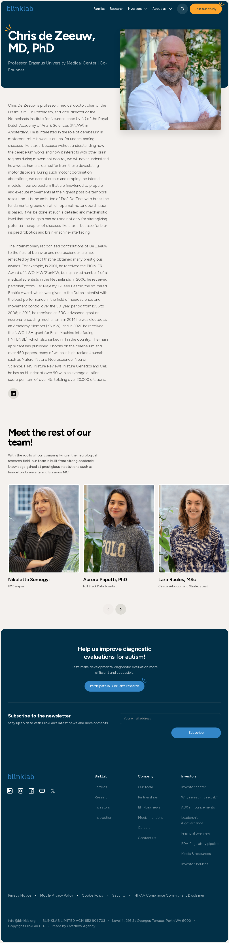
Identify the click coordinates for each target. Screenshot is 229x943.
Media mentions (150, 817)
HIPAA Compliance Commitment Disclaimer (169, 895)
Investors (102, 807)
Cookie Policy (93, 895)
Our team (145, 787)
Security (118, 895)
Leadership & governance (192, 820)
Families (99, 9)
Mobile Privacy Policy (56, 895)
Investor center (193, 787)
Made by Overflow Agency (73, 926)
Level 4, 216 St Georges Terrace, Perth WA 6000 (151, 920)
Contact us (147, 838)
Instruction (103, 817)
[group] (44, 538)
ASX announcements (198, 807)
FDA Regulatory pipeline (200, 843)
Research (116, 9)
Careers (144, 827)
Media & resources (196, 854)
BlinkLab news (149, 807)
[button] (120, 609)
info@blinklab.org (22, 920)
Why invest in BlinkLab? (199, 797)
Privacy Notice (19, 895)
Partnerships (148, 797)
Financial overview (195, 833)
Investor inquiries (194, 864)
